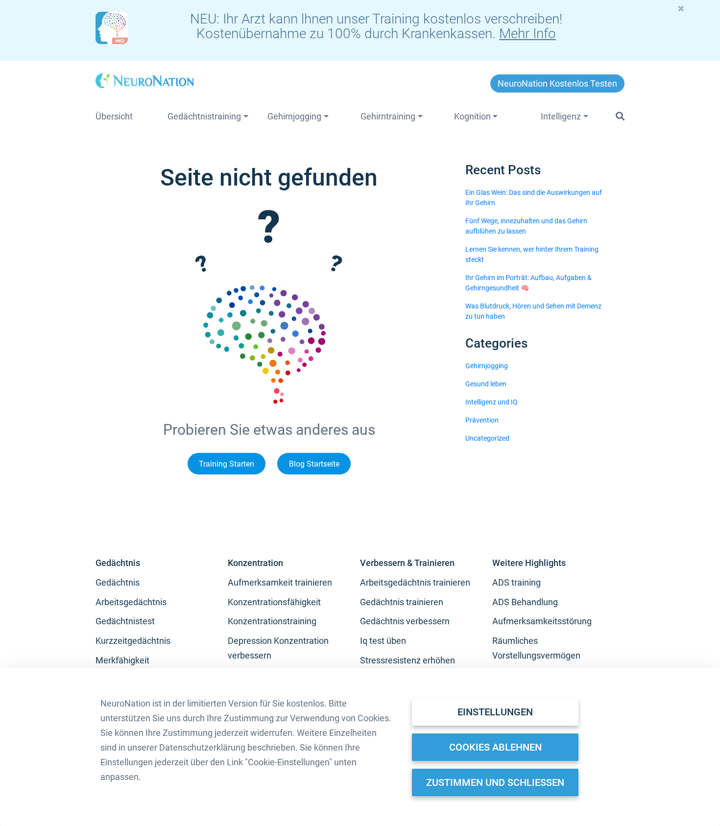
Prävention (482, 420)
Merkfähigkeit (122, 660)
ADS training (516, 582)
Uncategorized (487, 438)
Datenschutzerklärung (202, 747)
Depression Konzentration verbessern (278, 648)
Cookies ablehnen (495, 747)
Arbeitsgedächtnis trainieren (415, 582)
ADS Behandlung (525, 602)
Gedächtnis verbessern (405, 621)
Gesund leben (485, 384)
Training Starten (226, 463)
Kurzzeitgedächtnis (133, 641)
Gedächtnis (118, 582)
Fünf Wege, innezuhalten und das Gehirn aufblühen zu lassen (526, 226)
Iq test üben (383, 641)
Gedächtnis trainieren (401, 602)
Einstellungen (495, 712)
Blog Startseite (314, 463)
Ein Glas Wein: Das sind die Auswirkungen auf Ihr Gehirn (533, 198)
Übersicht (114, 116)
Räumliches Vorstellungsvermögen (536, 648)
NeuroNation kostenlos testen (557, 83)
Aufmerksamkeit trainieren (280, 582)
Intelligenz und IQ (491, 402)
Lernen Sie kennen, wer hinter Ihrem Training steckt (532, 254)
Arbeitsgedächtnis (131, 602)
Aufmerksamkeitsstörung (542, 621)
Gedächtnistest (125, 621)
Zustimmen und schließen (495, 782)
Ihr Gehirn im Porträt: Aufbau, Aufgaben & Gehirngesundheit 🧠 (528, 283)
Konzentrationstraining (272, 621)
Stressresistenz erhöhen (407, 660)
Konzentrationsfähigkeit (274, 602)
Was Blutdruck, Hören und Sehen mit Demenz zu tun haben (533, 311)
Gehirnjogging (486, 366)
